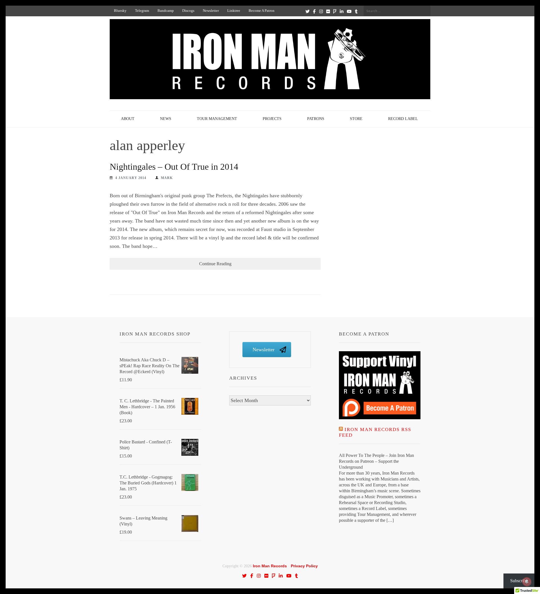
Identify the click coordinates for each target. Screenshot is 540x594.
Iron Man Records (270, 566)
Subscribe (519, 580)
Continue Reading (215, 263)
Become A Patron (261, 10)
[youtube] (349, 11)
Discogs (188, 10)
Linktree (233, 10)
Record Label (403, 119)
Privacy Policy (304, 566)
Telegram (142, 10)
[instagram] (321, 11)
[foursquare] (334, 11)
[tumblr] (356, 11)
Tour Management (217, 119)
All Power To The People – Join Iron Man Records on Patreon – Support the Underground (376, 461)
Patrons (315, 119)
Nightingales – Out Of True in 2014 (174, 167)
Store (356, 119)
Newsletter (211, 10)
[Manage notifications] (526, 581)
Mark (167, 178)
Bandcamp (166, 10)
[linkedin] (341, 11)
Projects (272, 119)
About (127, 119)
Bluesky (120, 10)
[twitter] (307, 11)
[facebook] (314, 11)
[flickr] (328, 11)
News (165, 119)
